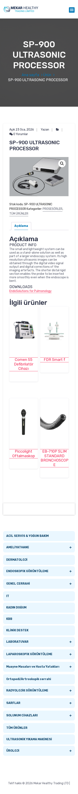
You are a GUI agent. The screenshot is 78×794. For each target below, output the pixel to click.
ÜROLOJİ (39, 751)
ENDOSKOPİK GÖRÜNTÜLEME (39, 571)
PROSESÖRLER (52, 209)
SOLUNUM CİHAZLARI (39, 715)
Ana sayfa (30, 75)
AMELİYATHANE (39, 547)
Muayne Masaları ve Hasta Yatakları (39, 667)
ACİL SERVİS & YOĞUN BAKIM (27, 536)
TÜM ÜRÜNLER (18, 213)
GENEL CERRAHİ (39, 583)
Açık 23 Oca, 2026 (21, 129)
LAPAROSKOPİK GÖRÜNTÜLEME (39, 654)
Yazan (45, 129)
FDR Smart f (54, 360)
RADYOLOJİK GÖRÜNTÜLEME (39, 690)
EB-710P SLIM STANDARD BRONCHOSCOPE (54, 458)
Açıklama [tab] (21, 226)
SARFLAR (39, 703)
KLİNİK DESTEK (17, 630)
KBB (9, 619)
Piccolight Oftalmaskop (23, 453)
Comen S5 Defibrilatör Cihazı (23, 364)
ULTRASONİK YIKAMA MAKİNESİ (29, 739)
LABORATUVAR (39, 642)
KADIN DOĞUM (16, 607)
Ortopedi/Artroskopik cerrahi (28, 679)
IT (7, 596)
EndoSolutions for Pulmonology (30, 291)
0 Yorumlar (20, 134)
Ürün (47, 75)
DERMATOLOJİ (16, 560)
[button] (62, 163)
